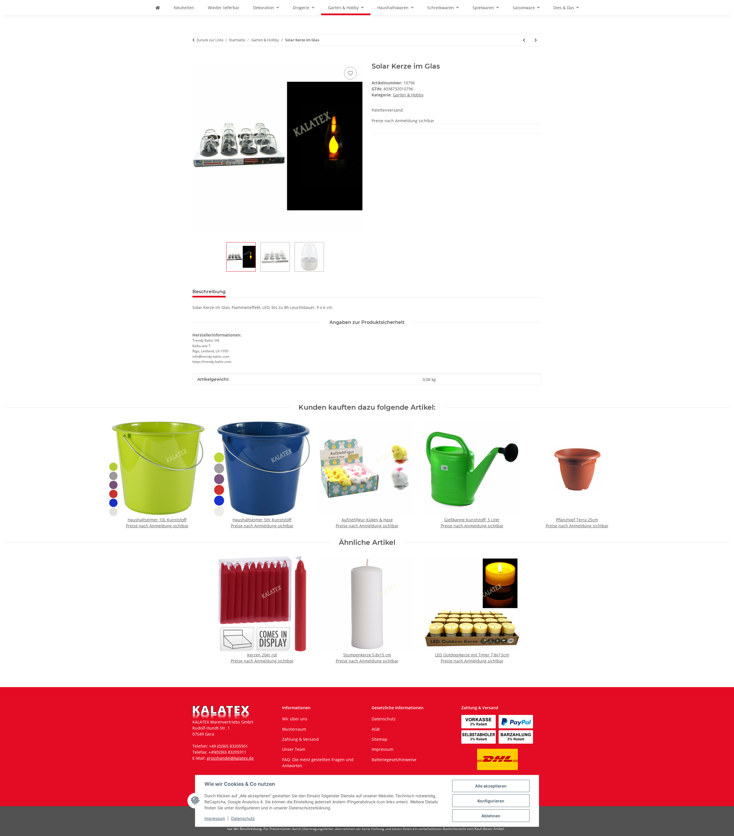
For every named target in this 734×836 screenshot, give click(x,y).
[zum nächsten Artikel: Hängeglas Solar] (536, 40)
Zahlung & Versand (300, 739)
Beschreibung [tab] (209, 291)
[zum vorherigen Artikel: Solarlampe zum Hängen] (524, 40)
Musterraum (294, 729)
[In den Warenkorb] (197, 59)
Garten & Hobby (408, 95)
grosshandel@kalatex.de (230, 758)
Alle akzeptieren (491, 785)
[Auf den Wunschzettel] (350, 73)
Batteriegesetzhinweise (394, 759)
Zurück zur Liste (209, 39)
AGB (376, 729)
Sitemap (379, 739)
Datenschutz (243, 818)
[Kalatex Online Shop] (158, 7)
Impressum (214, 818)
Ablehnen (490, 815)
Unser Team (293, 749)
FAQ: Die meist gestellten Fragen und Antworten (318, 762)
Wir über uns (294, 719)
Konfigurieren (490, 800)
